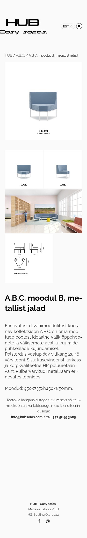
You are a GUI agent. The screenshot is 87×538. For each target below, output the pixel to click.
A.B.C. (20, 55)
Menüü (79, 26)
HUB (8, 55)
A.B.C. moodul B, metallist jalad (53, 55)
